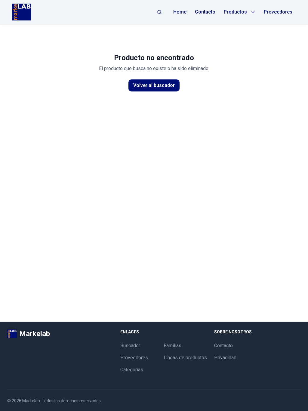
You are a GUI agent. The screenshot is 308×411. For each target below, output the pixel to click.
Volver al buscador (154, 85)
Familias (172, 345)
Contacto (205, 12)
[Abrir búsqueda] (159, 12)
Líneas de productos (185, 357)
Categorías (131, 369)
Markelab (31, 400)
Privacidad (225, 357)
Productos (235, 12)
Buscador (130, 345)
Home (179, 12)
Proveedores (278, 12)
